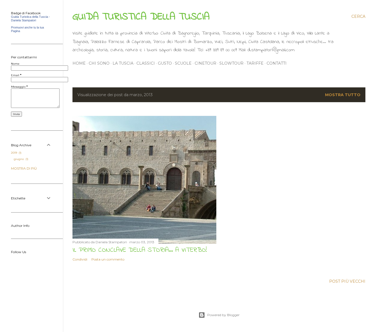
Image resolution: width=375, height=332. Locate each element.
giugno (20, 159)
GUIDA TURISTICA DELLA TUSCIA (140, 17)
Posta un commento (107, 259)
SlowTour (231, 63)
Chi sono (99, 63)
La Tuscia (123, 63)
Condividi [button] (79, 259)
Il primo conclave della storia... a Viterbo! (139, 250)
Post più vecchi (347, 281)
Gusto (165, 63)
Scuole (183, 63)
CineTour (205, 63)
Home (79, 63)
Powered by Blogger (223, 315)
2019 (16, 152)
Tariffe (255, 63)
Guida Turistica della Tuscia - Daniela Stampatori (30, 18)
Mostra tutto (342, 94)
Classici (145, 63)
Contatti (277, 63)
